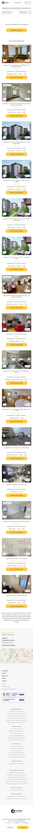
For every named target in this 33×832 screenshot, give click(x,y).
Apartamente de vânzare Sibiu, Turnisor (16, 713)
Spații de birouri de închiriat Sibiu (16, 796)
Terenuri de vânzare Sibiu (16, 746)
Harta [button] (28, 60)
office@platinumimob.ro (8, 640)
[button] (30, 12)
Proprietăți (5, 670)
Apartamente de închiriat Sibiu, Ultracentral (16, 783)
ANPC (3, 684)
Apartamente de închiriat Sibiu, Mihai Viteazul (16, 779)
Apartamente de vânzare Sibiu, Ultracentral (16, 720)
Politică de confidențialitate (9, 689)
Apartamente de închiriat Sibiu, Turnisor (16, 781)
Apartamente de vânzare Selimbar (16, 715)
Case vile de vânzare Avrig (16, 733)
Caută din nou (8, 12)
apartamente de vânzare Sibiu (10, 616)
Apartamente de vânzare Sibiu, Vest (16, 722)
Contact (4, 681)
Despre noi (5, 675)
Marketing (25, 822)
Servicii (4, 673)
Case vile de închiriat (16, 787)
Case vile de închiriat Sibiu (16, 790)
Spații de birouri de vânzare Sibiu (16, 763)
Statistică (17, 822)
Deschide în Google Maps (8, 645)
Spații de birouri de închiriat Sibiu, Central (16, 798)
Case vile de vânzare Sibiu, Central (16, 739)
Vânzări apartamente (16, 709)
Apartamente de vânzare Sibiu (16, 711)
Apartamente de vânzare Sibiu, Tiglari (16, 718)
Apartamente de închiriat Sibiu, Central (16, 775)
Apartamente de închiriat (16, 770)
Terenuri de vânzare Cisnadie (16, 748)
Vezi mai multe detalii (16, 77)
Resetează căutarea (16, 30)
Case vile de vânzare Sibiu (16, 728)
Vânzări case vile (16, 726)
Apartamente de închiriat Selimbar (16, 777)
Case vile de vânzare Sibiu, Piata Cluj (16, 737)
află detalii (20, 819)
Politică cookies (6, 686)
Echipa (4, 678)
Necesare (9, 822)
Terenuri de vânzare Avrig (16, 750)
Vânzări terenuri (16, 743)
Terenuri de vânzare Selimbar (16, 752)
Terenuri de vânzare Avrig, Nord (16, 757)
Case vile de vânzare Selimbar (16, 735)
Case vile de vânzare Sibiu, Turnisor (16, 731)
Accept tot (23, 827)
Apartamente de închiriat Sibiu (16, 772)
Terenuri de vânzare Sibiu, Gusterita (16, 754)
